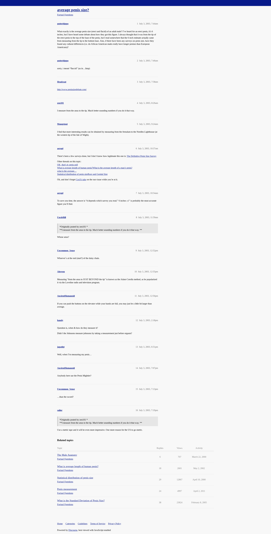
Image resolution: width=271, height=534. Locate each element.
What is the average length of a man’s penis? (112, 168)
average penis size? (73, 10)
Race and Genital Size (98, 174)
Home (60, 523)
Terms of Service (97, 523)
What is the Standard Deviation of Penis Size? (81, 500)
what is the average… (67, 171)
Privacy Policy (114, 523)
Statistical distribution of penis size (72, 174)
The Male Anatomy (67, 455)
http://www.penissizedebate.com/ (72, 89)
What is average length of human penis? (75, 168)
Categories (70, 523)
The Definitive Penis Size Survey (141, 156)
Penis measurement (67, 489)
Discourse (72, 530)
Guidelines (82, 523)
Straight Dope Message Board (14, 3)
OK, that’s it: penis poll (67, 165)
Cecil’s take (81, 179)
